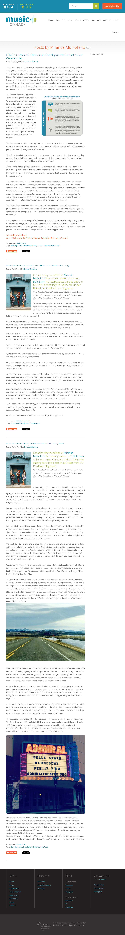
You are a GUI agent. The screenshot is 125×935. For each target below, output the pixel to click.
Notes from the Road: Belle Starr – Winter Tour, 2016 (35, 443)
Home (50, 20)
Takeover (102, 879)
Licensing (41, 888)
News (58, 20)
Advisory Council (17, 246)
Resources (107, 20)
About (116, 20)
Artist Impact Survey (30, 246)
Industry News (21, 243)
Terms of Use (99, 888)
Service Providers (44, 885)
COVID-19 (41, 246)
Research (41, 882)
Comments (13, 251)
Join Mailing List (112, 6)
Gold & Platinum (82, 20)
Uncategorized (21, 844)
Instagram (69, 892)
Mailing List (98, 892)
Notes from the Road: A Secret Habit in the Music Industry (37, 265)
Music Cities (95, 20)
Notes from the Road (23, 421)
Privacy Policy (99, 885)
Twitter (68, 888)
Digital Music (68, 20)
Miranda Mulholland (31, 62)
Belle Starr (39, 281)
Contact (115, 32)
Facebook (69, 885)
